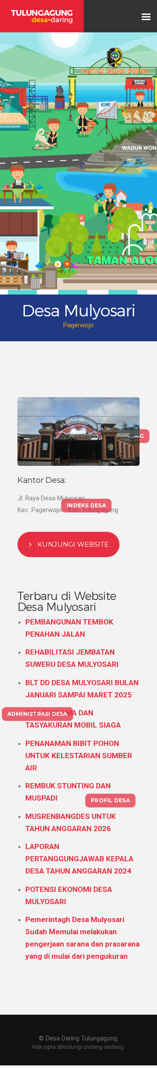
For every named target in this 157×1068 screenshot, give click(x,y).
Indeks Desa (86, 505)
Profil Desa (110, 800)
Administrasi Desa (37, 714)
